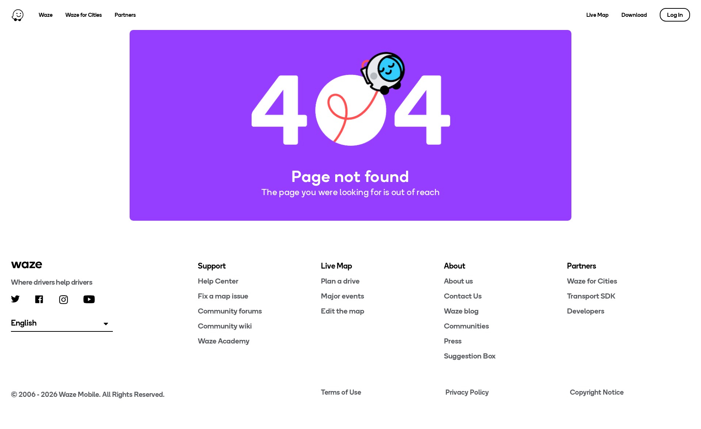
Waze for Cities (83, 15)
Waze (46, 15)
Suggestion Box (469, 356)
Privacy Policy (467, 392)
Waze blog (461, 311)
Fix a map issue (223, 296)
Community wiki (225, 326)
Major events (342, 296)
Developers (585, 311)
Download (634, 15)
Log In (675, 14)
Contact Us (463, 296)
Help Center (218, 281)
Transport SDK (591, 296)
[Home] (17, 15)
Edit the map (342, 311)
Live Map (597, 15)
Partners (125, 15)
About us (458, 281)
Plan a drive (340, 281)
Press (452, 341)
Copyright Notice (597, 392)
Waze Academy (223, 341)
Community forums (230, 311)
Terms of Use (341, 392)
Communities (466, 326)
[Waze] (26, 265)
